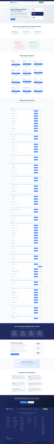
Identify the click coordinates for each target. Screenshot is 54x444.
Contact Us (43, 421)
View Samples (40, 113)
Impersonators (43, 427)
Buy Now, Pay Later (44, 426)
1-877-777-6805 (41, 0)
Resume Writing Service (15, 64)
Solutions (30, 2)
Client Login (38, 0)
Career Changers (22, 422)
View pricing (32, 385)
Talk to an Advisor (31, 402)
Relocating (21, 428)
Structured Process (8, 421)
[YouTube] (10, 438)
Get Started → (41, 2)
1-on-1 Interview (8, 419)
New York (35, 419)
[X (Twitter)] (11, 438)
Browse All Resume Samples (15, 354)
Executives (21, 421)
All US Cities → (36, 428)
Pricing (37, 2)
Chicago (35, 421)
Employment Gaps (22, 429)
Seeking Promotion (22, 423)
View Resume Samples (15, 66)
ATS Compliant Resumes (8, 420)
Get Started (13, 19)
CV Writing (14, 426)
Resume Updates (8, 426)
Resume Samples (29, 420)
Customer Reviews (29, 421)
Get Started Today (23, 402)
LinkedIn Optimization (15, 421)
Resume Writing (15, 419)
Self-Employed (21, 427)
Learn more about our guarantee (27, 365)
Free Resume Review (29, 419)
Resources (33, 2)
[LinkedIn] (8, 438)
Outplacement (43, 430)
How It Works (25, 2)
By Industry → (21, 430)
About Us (42, 420)
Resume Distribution (15, 420)
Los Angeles (35, 420)
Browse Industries (19, 19)
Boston (35, 426)
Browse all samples (17, 385)
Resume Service (35, 113)
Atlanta (35, 427)
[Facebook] (7, 438)
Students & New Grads (22, 420)
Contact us (15, 390)
